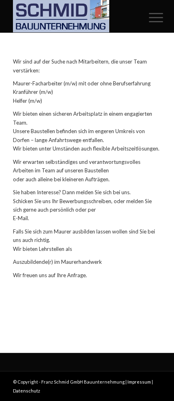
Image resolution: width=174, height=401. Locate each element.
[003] (72, 16)
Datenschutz (26, 390)
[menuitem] (150, 17)
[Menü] (150, 17)
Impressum (139, 381)
